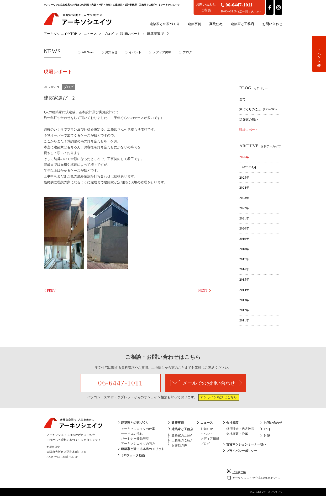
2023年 (244, 198)
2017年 (244, 259)
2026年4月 (249, 167)
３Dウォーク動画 (133, 455)
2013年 (244, 300)
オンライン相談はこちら (218, 397)
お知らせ (111, 52)
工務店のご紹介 (182, 440)
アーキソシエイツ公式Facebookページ (256, 478)
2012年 (244, 310)
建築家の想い (248, 119)
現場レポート (130, 34)
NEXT (202, 290)
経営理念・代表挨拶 (240, 429)
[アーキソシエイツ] (77, 24)
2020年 (244, 228)
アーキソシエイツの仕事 (138, 429)
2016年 (244, 269)
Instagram (239, 472)
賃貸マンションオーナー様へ (246, 444)
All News (88, 52)
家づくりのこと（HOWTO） (259, 109)
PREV (51, 290)
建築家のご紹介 (182, 435)
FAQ (267, 429)
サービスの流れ (132, 434)
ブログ (109, 34)
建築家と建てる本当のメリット (142, 449)
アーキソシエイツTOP (60, 34)
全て (242, 99)
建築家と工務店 (242, 24)
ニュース (90, 34)
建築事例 (194, 24)
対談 (267, 435)
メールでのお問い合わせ (209, 383)
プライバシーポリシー (241, 451)
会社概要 (232, 422)
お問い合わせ (272, 24)
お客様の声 (179, 445)
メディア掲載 (162, 52)
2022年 (244, 208)
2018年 (244, 249)
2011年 (244, 320)
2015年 (244, 279)
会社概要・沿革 (237, 434)
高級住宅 (216, 24)
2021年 (244, 218)
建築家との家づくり (165, 24)
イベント (135, 52)
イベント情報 (319, 53)
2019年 (244, 238)
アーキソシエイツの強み (138, 443)
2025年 (244, 177)
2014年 (244, 290)
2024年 (244, 187)
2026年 (244, 157)
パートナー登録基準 (135, 438)
